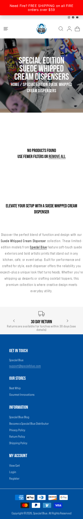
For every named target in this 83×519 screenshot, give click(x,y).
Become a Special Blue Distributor (29, 423)
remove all (57, 156)
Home (15, 84)
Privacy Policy (17, 430)
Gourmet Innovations (21, 394)
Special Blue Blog (19, 417)
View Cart (14, 465)
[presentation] (14, 321)
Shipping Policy (18, 443)
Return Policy (17, 436)
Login (12, 472)
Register (14, 478)
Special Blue (40, 513)
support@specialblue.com (25, 366)
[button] (6, 29)
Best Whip (15, 388)
